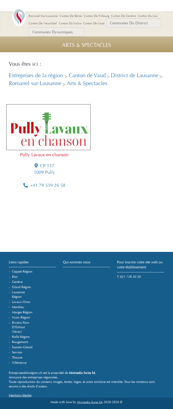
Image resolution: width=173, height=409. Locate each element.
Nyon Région (21, 317)
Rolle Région (21, 337)
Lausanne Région (18, 294)
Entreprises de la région (36, 75)
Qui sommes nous (76, 262)
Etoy (15, 277)
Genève (17, 282)
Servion (17, 352)
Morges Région (22, 312)
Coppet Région (22, 271)
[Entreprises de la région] (25, 10)
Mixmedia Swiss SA (90, 402)
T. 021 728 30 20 (129, 277)
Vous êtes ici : (25, 64)
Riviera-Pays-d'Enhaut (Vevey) (21, 327)
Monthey (18, 307)
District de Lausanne (134, 75)
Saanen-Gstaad (22, 347)
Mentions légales (20, 395)
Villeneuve (19, 363)
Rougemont (20, 342)
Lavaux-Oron (21, 302)
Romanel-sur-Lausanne (35, 83)
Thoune (17, 357)
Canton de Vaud (87, 75)
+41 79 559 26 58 (47, 185)
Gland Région (21, 287)
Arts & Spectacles (86, 83)
